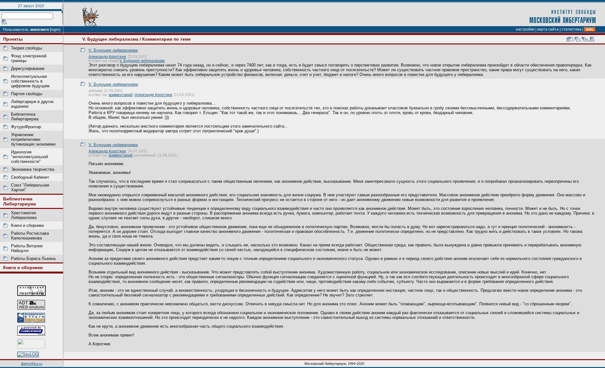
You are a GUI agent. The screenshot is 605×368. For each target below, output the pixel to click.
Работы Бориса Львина (33, 258)
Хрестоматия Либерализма (24, 215)
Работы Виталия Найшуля (27, 248)
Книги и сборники (27, 225)
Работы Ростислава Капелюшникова (30, 235)
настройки (525, 29)
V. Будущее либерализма (110, 39)
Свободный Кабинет (30, 177)
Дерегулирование (27, 68)
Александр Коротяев (107, 57)
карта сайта (548, 29)
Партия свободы (26, 93)
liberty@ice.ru (31, 363)
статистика (571, 29)
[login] (55, 29)
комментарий (121, 95)
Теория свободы (26, 48)
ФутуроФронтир (26, 126)
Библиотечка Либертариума (24, 116)
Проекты (13, 39)
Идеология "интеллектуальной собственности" (29, 157)
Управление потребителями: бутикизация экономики (33, 139)
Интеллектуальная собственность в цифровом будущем (30, 81)
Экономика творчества (32, 169)
